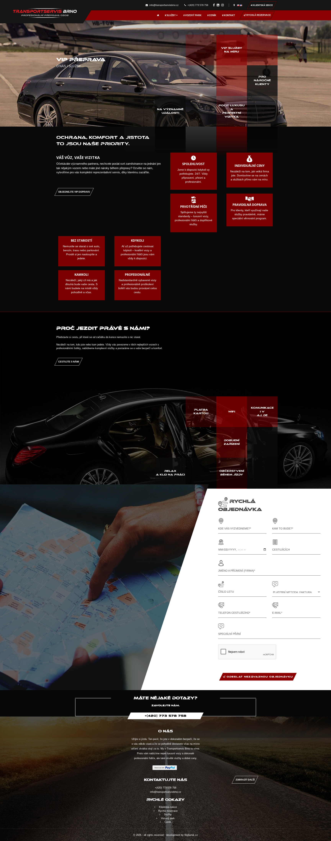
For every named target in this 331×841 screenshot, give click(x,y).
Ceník (212, 15)
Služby (171, 15)
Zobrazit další (245, 779)
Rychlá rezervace (258, 15)
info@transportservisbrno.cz (164, 5)
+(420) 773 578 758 (197, 5)
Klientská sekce (262, 5)
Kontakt (229, 15)
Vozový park (193, 15)
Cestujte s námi (68, 361)
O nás (61, 66)
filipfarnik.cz (191, 835)
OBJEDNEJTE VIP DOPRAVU (74, 192)
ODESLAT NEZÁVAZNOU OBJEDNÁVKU (259, 676)
